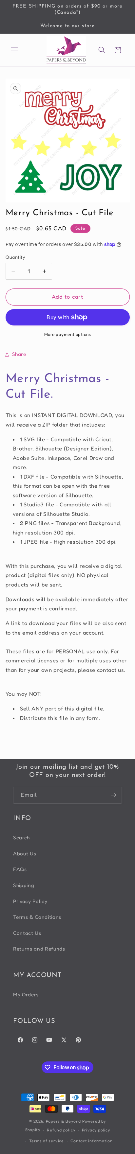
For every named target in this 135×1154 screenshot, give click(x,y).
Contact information (91, 1140)
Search (21, 837)
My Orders (26, 994)
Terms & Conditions (37, 917)
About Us (24, 853)
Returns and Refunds (39, 949)
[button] (14, 50)
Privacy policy (96, 1130)
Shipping (23, 885)
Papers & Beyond (63, 1121)
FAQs (20, 869)
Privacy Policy (30, 901)
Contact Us (27, 933)
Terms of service (46, 1140)
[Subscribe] (114, 795)
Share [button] (19, 354)
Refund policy (61, 1130)
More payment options (67, 334)
